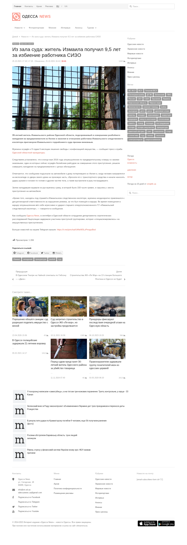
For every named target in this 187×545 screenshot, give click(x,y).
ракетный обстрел (136, 131)
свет (149, 131)
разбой (52, 259)
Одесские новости (26, 43)
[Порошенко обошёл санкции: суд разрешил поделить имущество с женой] (30, 298)
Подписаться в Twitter (27, 506)
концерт (141, 115)
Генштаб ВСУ (151, 90)
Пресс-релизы (133, 77)
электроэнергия (135, 139)
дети (142, 111)
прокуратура (40, 259)
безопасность (135, 107)
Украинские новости (136, 49)
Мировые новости (135, 53)
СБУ (140, 99)
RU (57, 6)
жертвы (132, 115)
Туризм (90, 28)
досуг (149, 111)
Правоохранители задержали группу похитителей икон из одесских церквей (105, 365)
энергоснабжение (153, 139)
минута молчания (148, 119)
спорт (168, 131)
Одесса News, (33, 215)
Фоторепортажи (36, 28)
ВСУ (140, 90)
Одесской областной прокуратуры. (28, 152)
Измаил (16, 259)
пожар (140, 123)
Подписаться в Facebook (29, 497)
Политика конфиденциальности (68, 488)
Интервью (65, 28)
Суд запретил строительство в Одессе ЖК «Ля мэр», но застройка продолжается (67, 322)
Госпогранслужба (136, 95)
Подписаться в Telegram (29, 502)
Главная (57, 479)
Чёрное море (155, 103)
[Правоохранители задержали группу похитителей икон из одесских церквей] (107, 340)
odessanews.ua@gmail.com (30, 493)
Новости (18, 28)
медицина (133, 119)
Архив (56, 484)
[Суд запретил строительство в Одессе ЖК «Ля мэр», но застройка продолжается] (69, 298)
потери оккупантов (145, 127)
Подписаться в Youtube (28, 511)
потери (132, 127)
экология (160, 135)
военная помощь (150, 107)
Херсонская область (138, 103)
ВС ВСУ (132, 90)
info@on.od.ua (24, 490)
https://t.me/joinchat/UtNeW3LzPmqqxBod (76, 229)
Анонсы (78, 28)
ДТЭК (149, 95)
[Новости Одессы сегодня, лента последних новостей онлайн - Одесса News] (31, 17)
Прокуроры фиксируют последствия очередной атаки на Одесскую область (107, 322)
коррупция (166, 115)
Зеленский (159, 95)
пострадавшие (162, 123)
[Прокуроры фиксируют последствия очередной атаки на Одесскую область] (107, 298)
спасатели (158, 131)
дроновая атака (162, 111)
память (132, 123)
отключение (164, 119)
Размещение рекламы (63, 493)
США (146, 99)
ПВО (169, 95)
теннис (150, 135)
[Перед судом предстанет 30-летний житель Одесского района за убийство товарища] (69, 340)
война (163, 107)
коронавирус (153, 115)
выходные (133, 111)
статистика (133, 135)
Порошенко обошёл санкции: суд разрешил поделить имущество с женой (30, 322)
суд (59, 259)
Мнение (52, 28)
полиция (149, 123)
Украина (166, 99)
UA (66, 6)
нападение (27, 259)
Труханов (156, 99)
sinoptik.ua (151, 184)
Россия (132, 99)
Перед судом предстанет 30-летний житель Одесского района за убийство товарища (69, 365)
